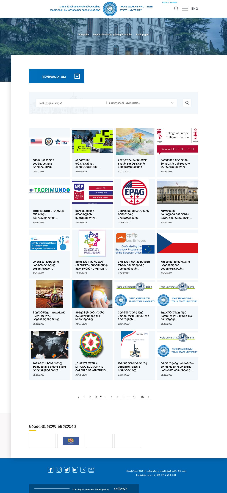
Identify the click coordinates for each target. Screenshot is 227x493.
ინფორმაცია (54, 77)
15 (134, 397)
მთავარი (83, 34)
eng (194, 8)
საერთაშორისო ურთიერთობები (112, 34)
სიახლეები (142, 34)
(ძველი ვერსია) (169, 2)
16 (142, 397)
